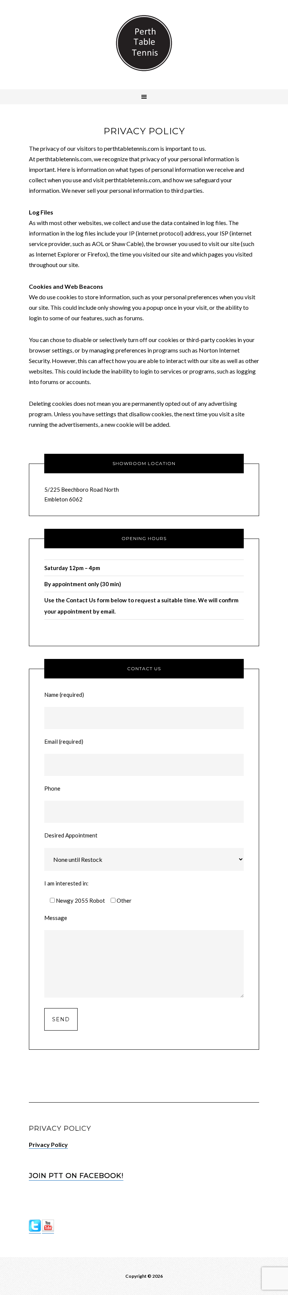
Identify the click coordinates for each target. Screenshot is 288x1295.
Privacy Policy (48, 1144)
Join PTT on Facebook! (76, 1176)
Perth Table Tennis (144, 43)
